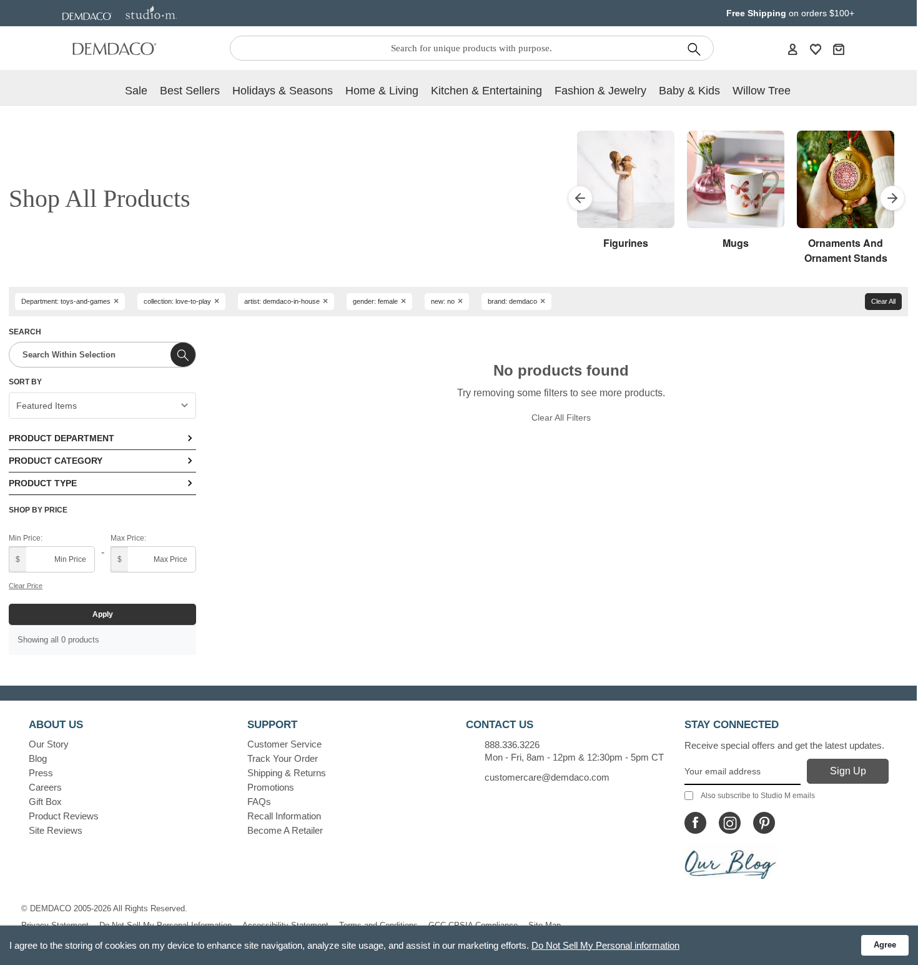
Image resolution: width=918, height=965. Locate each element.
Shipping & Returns (286, 773)
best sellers (190, 90)
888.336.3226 (512, 744)
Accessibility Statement (285, 925)
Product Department (61, 438)
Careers (45, 787)
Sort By (25, 382)
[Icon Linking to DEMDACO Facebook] (695, 823)
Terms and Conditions (378, 925)
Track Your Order (282, 758)
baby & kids (689, 90)
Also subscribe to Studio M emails (758, 795)
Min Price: (25, 538)
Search (25, 332)
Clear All (883, 301)
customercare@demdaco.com (547, 777)
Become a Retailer (285, 830)
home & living (381, 90)
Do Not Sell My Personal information (605, 945)
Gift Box (45, 801)
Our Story (49, 744)
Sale (136, 90)
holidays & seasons (282, 90)
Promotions (270, 787)
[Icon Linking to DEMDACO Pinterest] (764, 823)
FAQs (259, 801)
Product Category (55, 461)
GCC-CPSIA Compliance (473, 925)
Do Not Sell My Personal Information (165, 925)
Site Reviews (55, 830)
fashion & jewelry (600, 90)
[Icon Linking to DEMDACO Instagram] (730, 823)
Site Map (544, 925)
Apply (102, 614)
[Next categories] (892, 198)
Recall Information (284, 816)
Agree (885, 944)
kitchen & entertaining (486, 90)
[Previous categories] (580, 198)
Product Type (43, 483)
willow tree (762, 90)
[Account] (792, 48)
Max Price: (128, 538)
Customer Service (284, 744)
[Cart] (839, 48)
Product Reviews (64, 816)
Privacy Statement (55, 925)
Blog (38, 758)
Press (41, 773)
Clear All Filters (561, 417)
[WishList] (815, 48)
